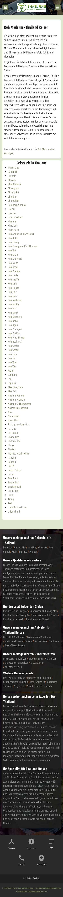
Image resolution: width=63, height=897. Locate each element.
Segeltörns (19, 686)
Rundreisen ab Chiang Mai (43, 611)
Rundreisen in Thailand (39, 678)
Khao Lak (42, 547)
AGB (51, 848)
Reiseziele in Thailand (14, 678)
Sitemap (11, 848)
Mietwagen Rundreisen (17, 663)
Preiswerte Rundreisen (15, 658)
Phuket (33, 552)
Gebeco (28, 641)
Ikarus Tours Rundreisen (39, 637)
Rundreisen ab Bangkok (15, 611)
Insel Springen (37, 682)
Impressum (31, 848)
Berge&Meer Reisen (15, 645)
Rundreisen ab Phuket (37, 619)
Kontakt (22, 864)
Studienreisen (36, 658)
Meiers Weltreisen (14, 641)
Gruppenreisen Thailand (15, 682)
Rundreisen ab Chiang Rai (16, 615)
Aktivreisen (51, 658)
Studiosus (54, 641)
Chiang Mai (20, 547)
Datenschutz (41, 864)
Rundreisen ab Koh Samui (44, 615)
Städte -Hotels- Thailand (39, 686)
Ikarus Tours (40, 641)
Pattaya (23, 552)
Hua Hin (32, 547)
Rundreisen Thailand (31, 878)
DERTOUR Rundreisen (14, 637)
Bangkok (7, 547)
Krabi (14, 552)
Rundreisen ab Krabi (13, 619)
